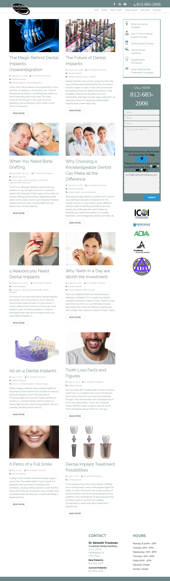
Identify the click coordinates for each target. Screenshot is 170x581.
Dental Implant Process (142, 43)
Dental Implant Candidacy (138, 51)
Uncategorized (75, 480)
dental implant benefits (32, 290)
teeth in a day (89, 290)
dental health (74, 192)
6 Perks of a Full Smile (30, 464)
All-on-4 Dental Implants (32, 370)
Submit (152, 197)
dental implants (19, 83)
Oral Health (43, 180)
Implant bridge (41, 384)
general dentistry (88, 192)
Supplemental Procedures (138, 61)
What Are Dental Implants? (139, 26)
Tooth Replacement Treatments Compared (142, 71)
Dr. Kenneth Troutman (41, 76)
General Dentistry (76, 189)
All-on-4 (15, 384)
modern (92, 77)
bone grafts (17, 180)
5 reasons (16, 290)
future (85, 77)
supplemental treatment (20, 182)
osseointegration (34, 83)
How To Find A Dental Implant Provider (141, 35)
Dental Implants (19, 79)
